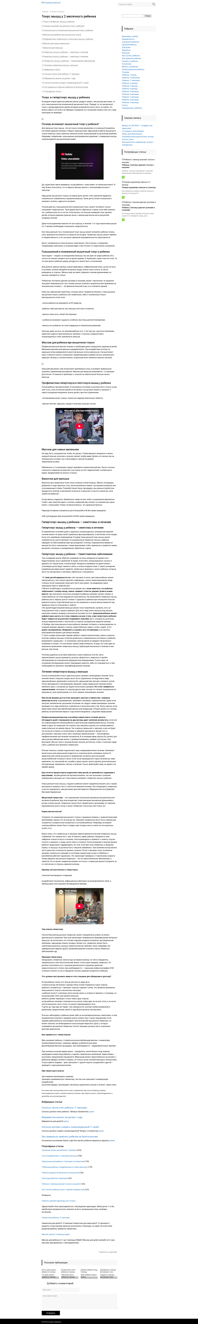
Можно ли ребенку (130, 67)
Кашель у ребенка (130, 61)
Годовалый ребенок (130, 42)
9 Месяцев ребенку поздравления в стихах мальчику (65, 1167)
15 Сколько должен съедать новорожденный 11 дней (65, 83)
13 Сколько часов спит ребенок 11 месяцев (60, 74)
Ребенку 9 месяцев (130, 102)
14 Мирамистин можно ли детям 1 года (58, 78)
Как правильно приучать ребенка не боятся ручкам (70, 1136)
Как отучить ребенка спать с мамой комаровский (63, 1189)
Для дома (126, 47)
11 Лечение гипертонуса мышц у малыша (60, 65)
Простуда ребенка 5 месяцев (54, 1178)
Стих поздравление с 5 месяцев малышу (59, 1156)
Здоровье (126, 50)
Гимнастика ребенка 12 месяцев (56, 1218)
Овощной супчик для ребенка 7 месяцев (59, 1150)
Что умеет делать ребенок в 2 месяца (48, 1276)
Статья (125, 105)
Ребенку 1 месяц (129, 75)
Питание (125, 72)
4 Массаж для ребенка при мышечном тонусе (61, 35)
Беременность (128, 39)
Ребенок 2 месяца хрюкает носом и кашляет (61, 1184)
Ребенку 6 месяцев (130, 94)
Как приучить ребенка (131, 58)
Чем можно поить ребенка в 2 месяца (68, 1276)
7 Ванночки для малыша (52, 48)
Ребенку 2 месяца (130, 83)
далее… (92, 1112)
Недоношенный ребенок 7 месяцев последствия (63, 1161)
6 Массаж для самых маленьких (55, 43)
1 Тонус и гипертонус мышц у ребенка (58, 22)
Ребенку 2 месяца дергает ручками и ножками (138, 208)
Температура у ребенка (132, 108)
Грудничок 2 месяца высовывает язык (107, 1276)
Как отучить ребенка (131, 56)
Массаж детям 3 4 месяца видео (56, 1234)
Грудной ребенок (129, 45)
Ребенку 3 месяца (130, 86)
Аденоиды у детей (130, 36)
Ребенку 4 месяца (130, 89)
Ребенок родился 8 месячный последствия (60, 1173)
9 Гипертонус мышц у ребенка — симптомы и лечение (65, 56)
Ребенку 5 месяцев (130, 91)
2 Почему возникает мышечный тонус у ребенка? (63, 26)
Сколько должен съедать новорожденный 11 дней (70, 1127)
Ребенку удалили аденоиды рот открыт (59, 1201)
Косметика (126, 64)
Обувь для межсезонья (132, 134)
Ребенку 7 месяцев (130, 97)
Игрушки (126, 53)
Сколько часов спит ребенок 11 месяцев (64, 1107)
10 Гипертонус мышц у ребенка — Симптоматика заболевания (68, 61)
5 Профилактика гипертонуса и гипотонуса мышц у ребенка (67, 39)
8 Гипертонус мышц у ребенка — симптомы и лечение (65, 52)
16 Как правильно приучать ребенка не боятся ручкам (65, 87)
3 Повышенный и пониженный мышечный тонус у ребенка (67, 30)
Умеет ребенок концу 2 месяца (89, 1276)
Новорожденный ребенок (133, 69)
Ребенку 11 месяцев (131, 80)
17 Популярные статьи (51, 91)
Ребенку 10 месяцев (131, 78)
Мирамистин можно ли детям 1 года (62, 1117)
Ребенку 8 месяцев (130, 100)
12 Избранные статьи (51, 70)
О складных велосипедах (133, 131)
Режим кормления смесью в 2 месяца (139, 187)
